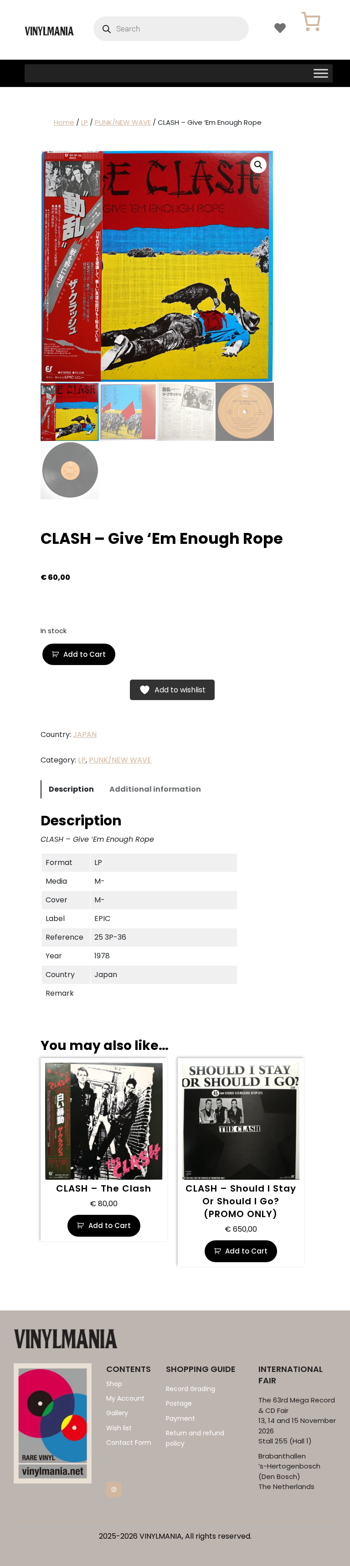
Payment (180, 1418)
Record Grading (190, 1388)
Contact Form (128, 1442)
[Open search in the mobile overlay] (171, 29)
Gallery (117, 1413)
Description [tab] (71, 789)
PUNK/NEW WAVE (123, 122)
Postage (179, 1403)
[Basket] (310, 21)
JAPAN (85, 734)
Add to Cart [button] (109, 1225)
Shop (114, 1383)
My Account (125, 1398)
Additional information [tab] (155, 789)
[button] (258, 165)
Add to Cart (84, 654)
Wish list (119, 1428)
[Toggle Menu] (321, 73)
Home (64, 122)
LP (84, 122)
